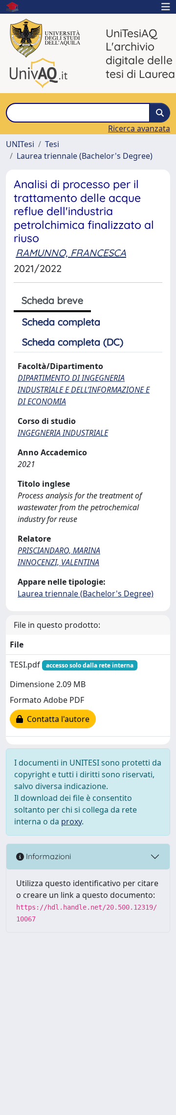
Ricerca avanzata (139, 128)
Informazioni (47, 856)
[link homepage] (16, 7)
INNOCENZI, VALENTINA (58, 562)
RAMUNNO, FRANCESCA (71, 253)
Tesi (52, 144)
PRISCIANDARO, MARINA (59, 550)
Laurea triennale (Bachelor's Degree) (85, 155)
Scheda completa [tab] (61, 322)
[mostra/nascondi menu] (165, 7)
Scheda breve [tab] (52, 300)
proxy (71, 821)
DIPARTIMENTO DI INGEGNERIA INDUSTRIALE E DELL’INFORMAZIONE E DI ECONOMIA (84, 389)
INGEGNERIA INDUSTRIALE (63, 432)
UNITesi (20, 144)
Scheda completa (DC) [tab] (72, 342)
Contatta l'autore (56, 719)
